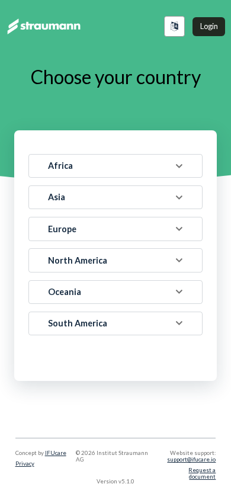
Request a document (202, 473)
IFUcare (55, 453)
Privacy (24, 463)
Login (209, 26)
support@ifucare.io (191, 459)
